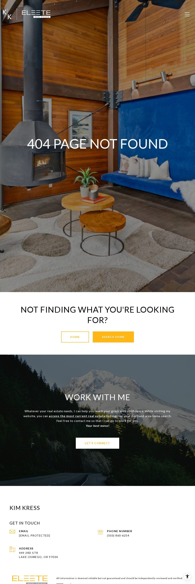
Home (75, 336)
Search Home (113, 336)
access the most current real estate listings (83, 416)
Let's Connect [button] (97, 443)
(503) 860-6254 (118, 535)
